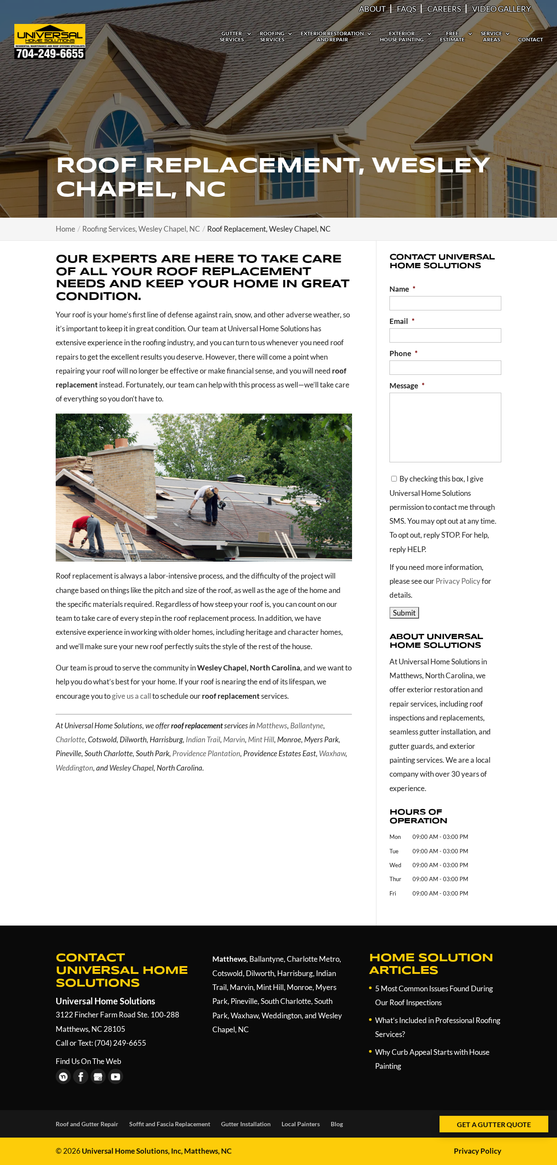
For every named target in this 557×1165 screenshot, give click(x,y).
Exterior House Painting (402, 36)
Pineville (244, 1001)
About (372, 9)
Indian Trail (203, 739)
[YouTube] (115, 1076)
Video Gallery (501, 9)
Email (402, 321)
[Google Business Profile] (98, 1076)
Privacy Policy (458, 581)
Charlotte (70, 739)
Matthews (271, 725)
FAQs (406, 9)
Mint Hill (261, 739)
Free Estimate (452, 36)
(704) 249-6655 (120, 1042)
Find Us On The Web (88, 1061)
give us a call (131, 695)
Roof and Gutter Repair (87, 1124)
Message (407, 385)
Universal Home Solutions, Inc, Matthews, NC (157, 1150)
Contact (530, 40)
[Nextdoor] (63, 1076)
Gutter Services (232, 36)
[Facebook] (80, 1076)
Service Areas (491, 36)
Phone (403, 353)
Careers (444, 9)
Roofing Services (272, 36)
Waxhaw (332, 753)
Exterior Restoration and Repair (332, 36)
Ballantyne (306, 725)
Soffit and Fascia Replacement (169, 1124)
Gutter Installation (246, 1124)
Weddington (74, 767)
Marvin (234, 739)
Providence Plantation (206, 753)
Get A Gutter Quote (494, 1124)
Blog (337, 1124)
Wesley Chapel (131, 767)
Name (402, 288)
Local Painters (301, 1124)
